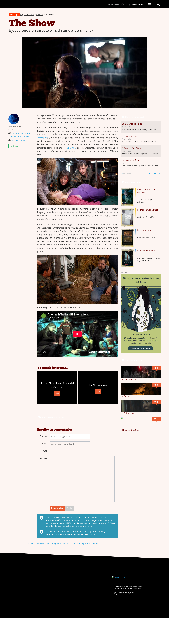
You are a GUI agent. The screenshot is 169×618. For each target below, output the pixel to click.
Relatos (133, 589)
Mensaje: (43, 458)
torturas (16, 133)
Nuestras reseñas (126, 4)
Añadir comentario (21, 140)
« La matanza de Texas (39, 543)
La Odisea (126, 396)
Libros (139, 589)
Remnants (42, 137)
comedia (26, 136)
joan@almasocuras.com (126, 592)
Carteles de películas (121, 589)
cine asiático (14, 136)
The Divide (70, 147)
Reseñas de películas (134, 586)
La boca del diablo (146, 250)
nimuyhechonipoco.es (130, 594)
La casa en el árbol (131, 160)
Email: (45, 443)
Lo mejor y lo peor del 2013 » (84, 543)
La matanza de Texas (132, 123)
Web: (45, 451)
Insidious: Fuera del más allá (147, 191)
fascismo (25, 133)
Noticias (39, 14)
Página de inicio (27, 14)
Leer (57, 393)
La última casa (144, 230)
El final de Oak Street (132, 148)
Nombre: (44, 436)
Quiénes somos (119, 586)
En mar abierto (129, 135)
